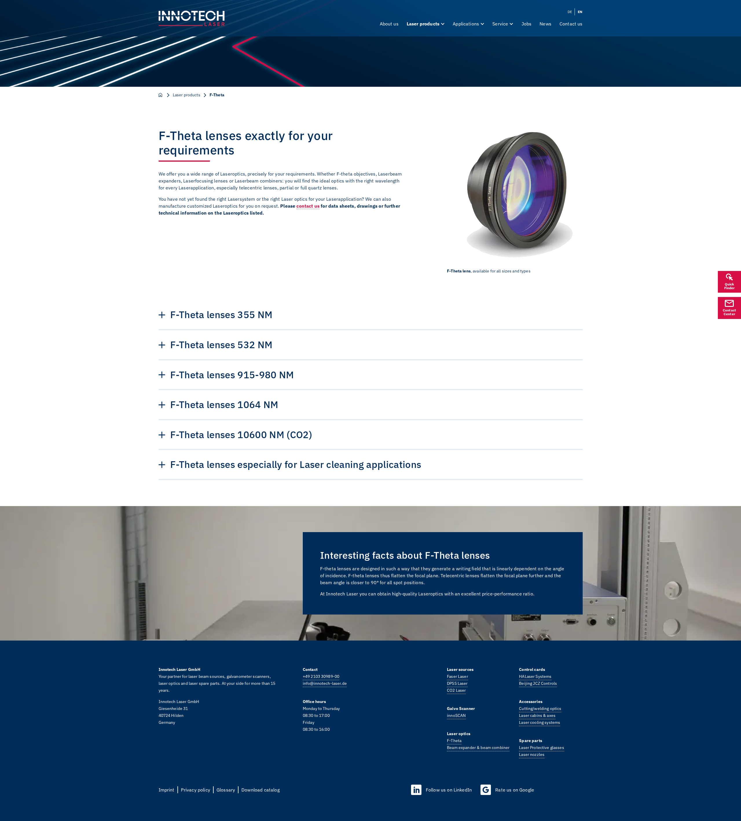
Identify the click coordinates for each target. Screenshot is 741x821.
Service (500, 24)
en (580, 12)
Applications (466, 24)
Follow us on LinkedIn (449, 790)
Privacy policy (195, 790)
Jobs (527, 24)
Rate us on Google (514, 790)
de (570, 12)
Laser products (423, 24)
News (545, 24)
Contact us (571, 24)
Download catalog (260, 790)
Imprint (167, 790)
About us (389, 24)
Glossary (226, 790)
